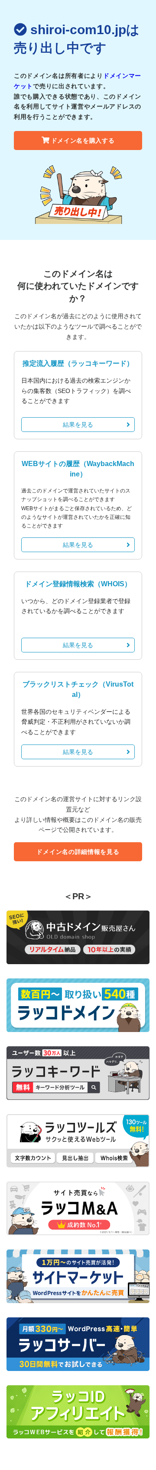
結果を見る (78, 424)
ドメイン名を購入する (83, 140)
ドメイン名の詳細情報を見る (77, 851)
